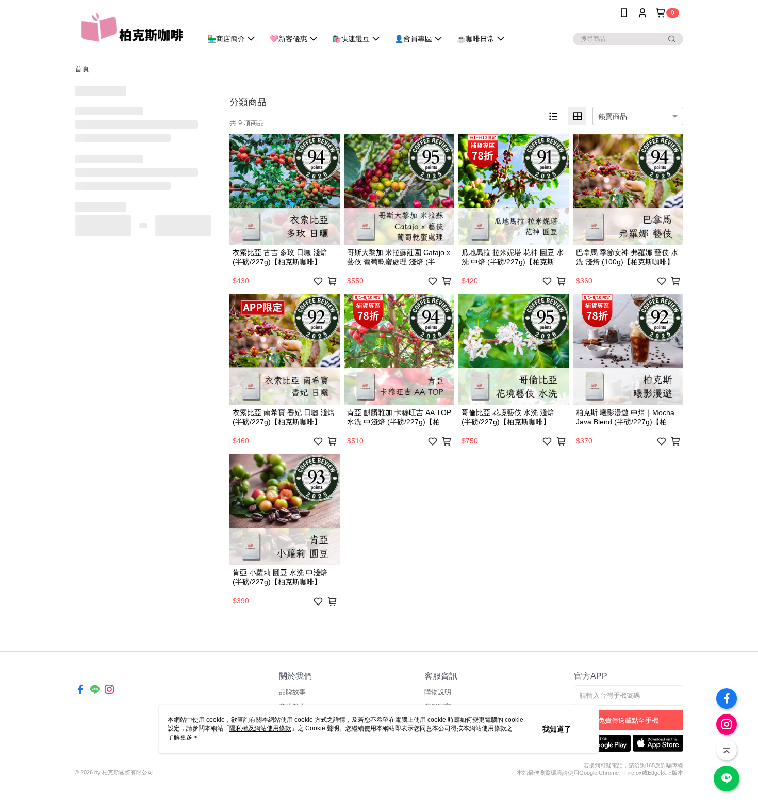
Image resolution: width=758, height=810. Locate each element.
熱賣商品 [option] (612, 116)
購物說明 (437, 692)
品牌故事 (292, 692)
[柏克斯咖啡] (132, 27)
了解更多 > (182, 737)
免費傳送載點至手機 (628, 720)
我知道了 (556, 729)
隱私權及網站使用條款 (260, 728)
